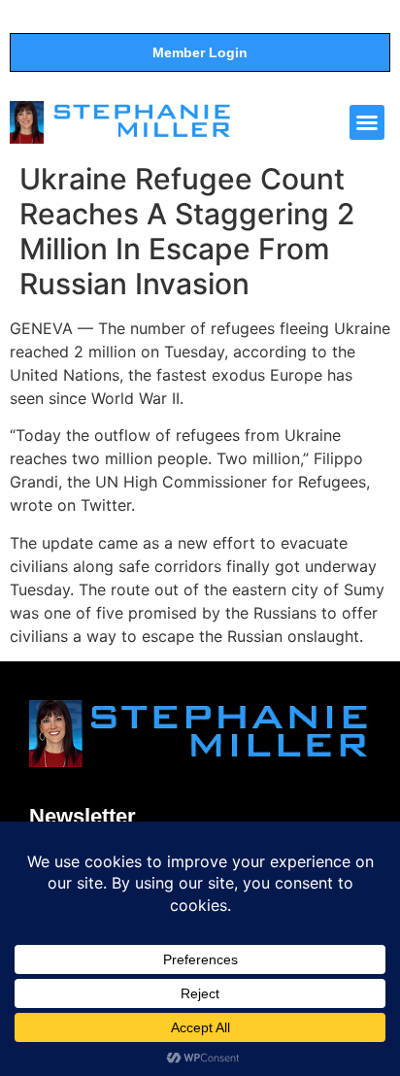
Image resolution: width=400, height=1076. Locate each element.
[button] (367, 122)
